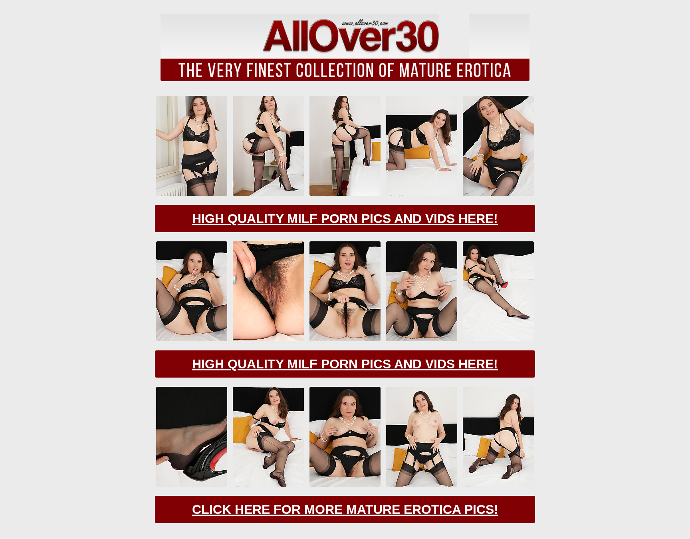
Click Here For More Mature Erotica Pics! (345, 509)
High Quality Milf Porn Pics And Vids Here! (345, 218)
